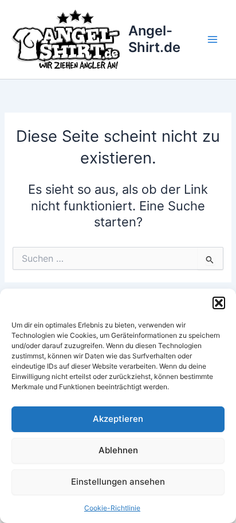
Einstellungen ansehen (118, 481)
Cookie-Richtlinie (112, 508)
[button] (219, 303)
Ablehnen (118, 450)
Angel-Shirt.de (154, 38)
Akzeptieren (118, 418)
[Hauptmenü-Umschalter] (212, 39)
